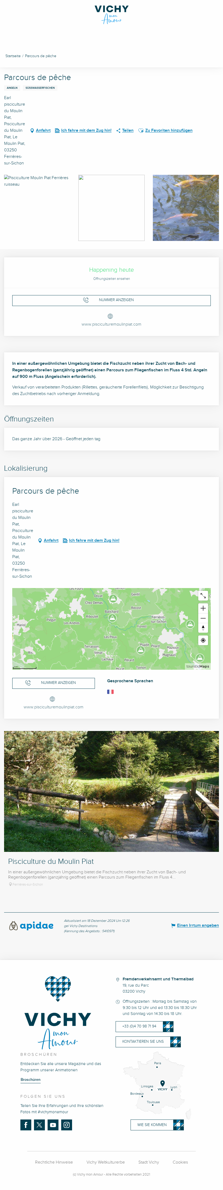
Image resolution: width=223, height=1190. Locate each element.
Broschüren (31, 1080)
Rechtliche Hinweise (54, 1162)
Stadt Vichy (148, 1162)
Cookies (180, 1162)
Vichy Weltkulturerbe (105, 1162)
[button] (141, 131)
